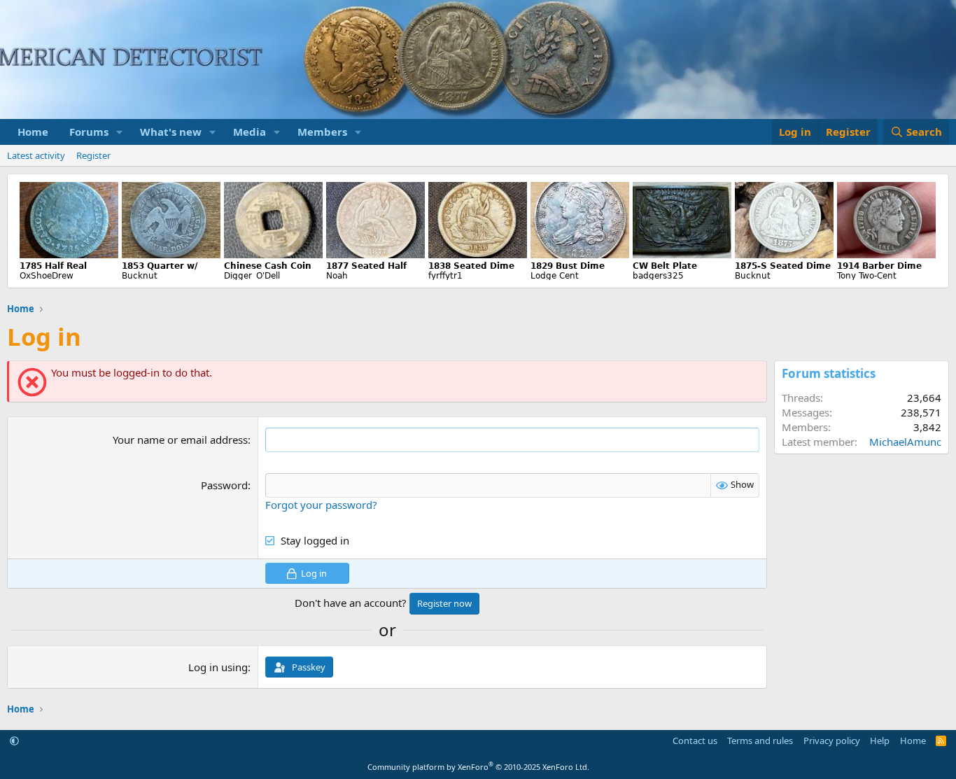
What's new (171, 132)
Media (249, 132)
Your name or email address (180, 440)
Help (880, 740)
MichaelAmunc (905, 442)
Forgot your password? (321, 505)
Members (322, 132)
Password (224, 485)
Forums (88, 132)
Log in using (218, 667)
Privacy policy (831, 740)
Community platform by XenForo (478, 767)
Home (32, 132)
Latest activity (36, 155)
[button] (119, 132)
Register (93, 155)
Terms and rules (760, 740)
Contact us (695, 740)
